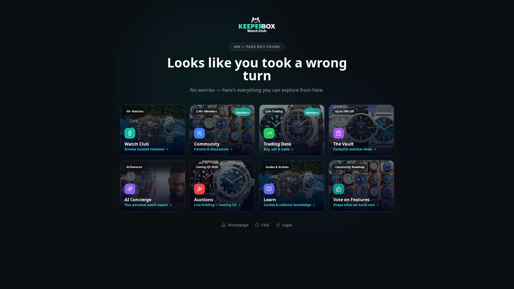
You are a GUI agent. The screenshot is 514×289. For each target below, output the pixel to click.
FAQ (265, 224)
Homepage (238, 224)
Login (287, 224)
